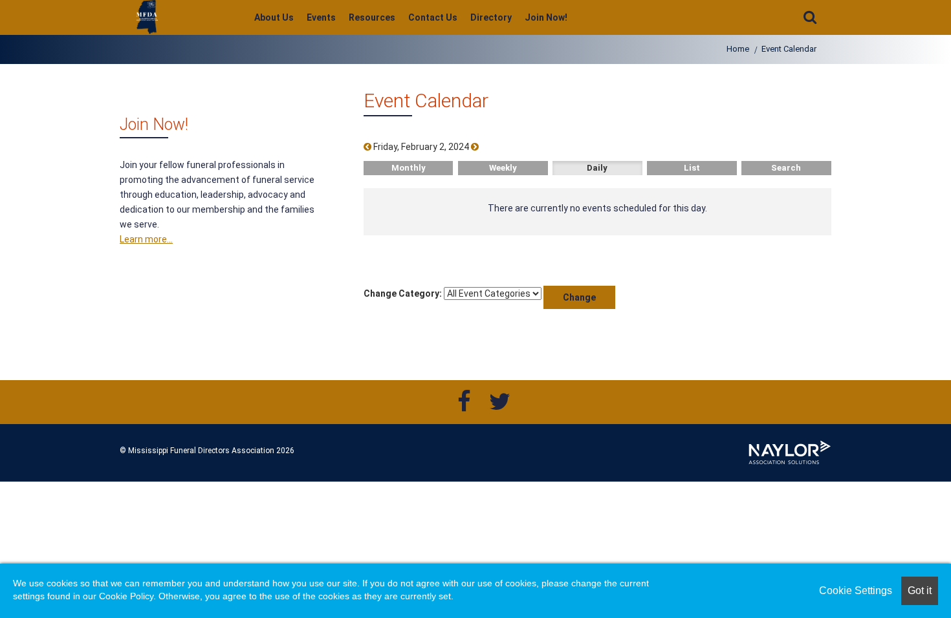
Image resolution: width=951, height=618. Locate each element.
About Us (274, 17)
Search (786, 168)
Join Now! (546, 17)
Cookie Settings (855, 590)
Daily (597, 168)
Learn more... (146, 239)
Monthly (408, 168)
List (692, 168)
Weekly (503, 168)
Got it (920, 590)
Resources (372, 17)
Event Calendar (788, 49)
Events (321, 17)
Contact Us (432, 17)
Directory (491, 17)
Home (738, 49)
